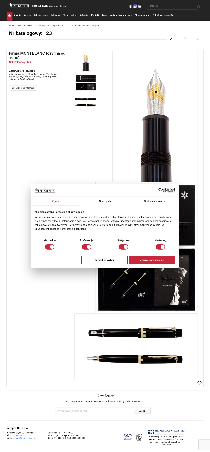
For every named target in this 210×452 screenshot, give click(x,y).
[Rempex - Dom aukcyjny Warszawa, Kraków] (19, 5)
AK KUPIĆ (56, 15)
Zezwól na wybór (104, 260)
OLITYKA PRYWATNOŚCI (163, 15)
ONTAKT (95, 15)
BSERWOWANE (142, 15)
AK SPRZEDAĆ (41, 15)
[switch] (86, 247)
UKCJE (17, 15)
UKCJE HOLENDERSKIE (121, 15)
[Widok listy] (184, 38)
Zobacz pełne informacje (24, 88)
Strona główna (15, 25)
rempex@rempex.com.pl (24, 438)
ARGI (104, 15)
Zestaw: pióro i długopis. (89, 25)
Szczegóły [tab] (105, 201)
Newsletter (105, 395)
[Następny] (198, 39)
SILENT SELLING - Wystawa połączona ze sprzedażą (50, 25)
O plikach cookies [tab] (154, 201)
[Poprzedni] (171, 39)
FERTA (27, 15)
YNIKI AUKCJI (70, 15)
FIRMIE (84, 15)
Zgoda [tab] (56, 201)
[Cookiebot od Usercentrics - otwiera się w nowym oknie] (161, 190)
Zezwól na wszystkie (152, 260)
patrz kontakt (19, 435)
